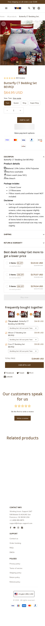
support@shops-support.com (21, 523)
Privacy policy (15, 564)
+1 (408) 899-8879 (17, 520)
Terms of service (16, 568)
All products (12, 16)
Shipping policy (15, 573)
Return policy (15, 577)
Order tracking (15, 543)
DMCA (12, 552)
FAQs (12, 548)
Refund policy (15, 582)
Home (2, 16)
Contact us (14, 538)
